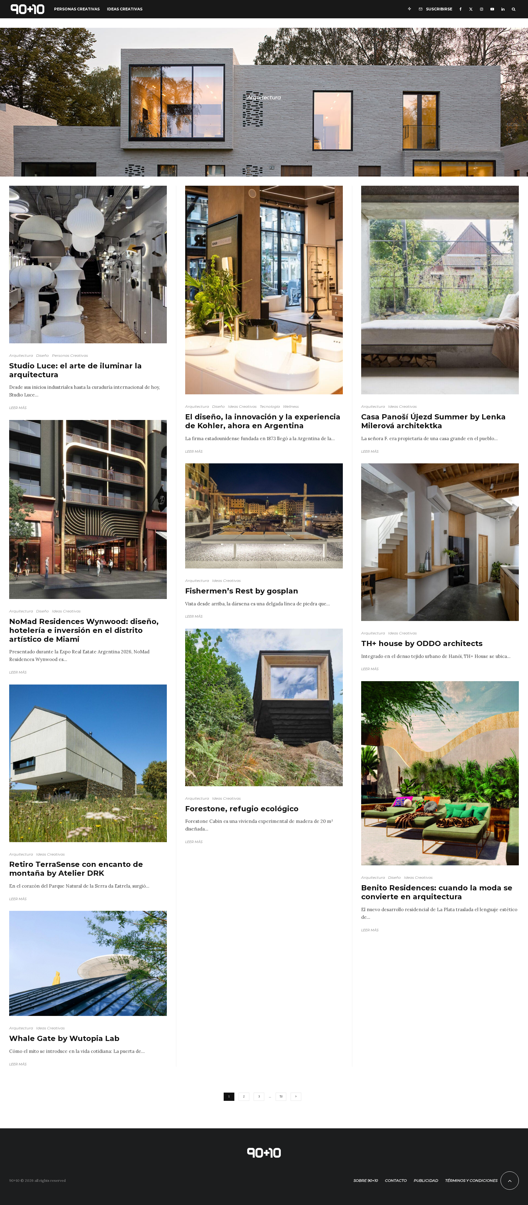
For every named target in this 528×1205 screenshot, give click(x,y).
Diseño (42, 355)
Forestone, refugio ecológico (242, 809)
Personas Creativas (77, 9)
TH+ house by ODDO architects (421, 643)
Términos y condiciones (471, 1180)
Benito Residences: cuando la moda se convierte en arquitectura (436, 892)
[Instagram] (481, 9)
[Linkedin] (503, 9)
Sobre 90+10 (366, 1180)
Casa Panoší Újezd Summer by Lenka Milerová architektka (433, 421)
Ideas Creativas (124, 9)
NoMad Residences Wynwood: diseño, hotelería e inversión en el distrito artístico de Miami (84, 630)
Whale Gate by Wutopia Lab (64, 1038)
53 (281, 1096)
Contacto (396, 1180)
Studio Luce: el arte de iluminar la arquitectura (75, 370)
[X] (470, 9)
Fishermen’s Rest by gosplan (241, 591)
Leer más (18, 408)
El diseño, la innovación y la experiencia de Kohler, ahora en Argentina (262, 421)
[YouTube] (492, 9)
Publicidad (426, 1180)
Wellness (291, 406)
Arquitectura (21, 355)
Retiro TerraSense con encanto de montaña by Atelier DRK (76, 869)
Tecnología (270, 406)
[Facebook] (460, 9)
